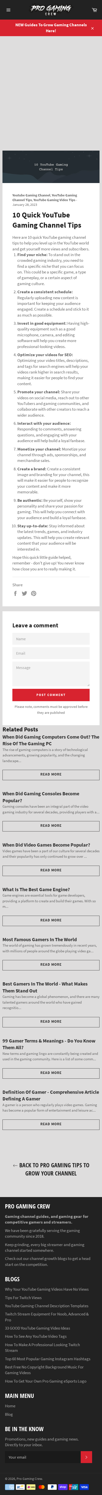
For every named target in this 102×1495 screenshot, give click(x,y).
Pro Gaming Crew (29, 1479)
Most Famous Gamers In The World (39, 939)
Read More (51, 774)
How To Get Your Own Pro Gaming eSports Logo (45, 1381)
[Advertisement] (51, 90)
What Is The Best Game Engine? (36, 889)
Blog (9, 1414)
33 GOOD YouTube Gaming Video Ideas (37, 1328)
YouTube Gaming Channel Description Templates (46, 1305)
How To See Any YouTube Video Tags (36, 1336)
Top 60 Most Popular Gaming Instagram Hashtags (47, 1359)
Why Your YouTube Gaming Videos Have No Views (47, 1289)
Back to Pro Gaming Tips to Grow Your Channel (53, 1169)
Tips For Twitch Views (23, 1297)
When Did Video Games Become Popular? (46, 845)
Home (10, 1406)
